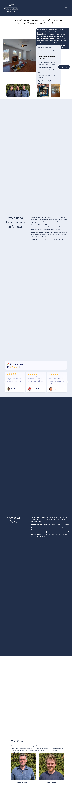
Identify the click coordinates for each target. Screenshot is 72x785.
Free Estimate (64, 67)
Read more (9, 385)
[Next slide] (67, 382)
